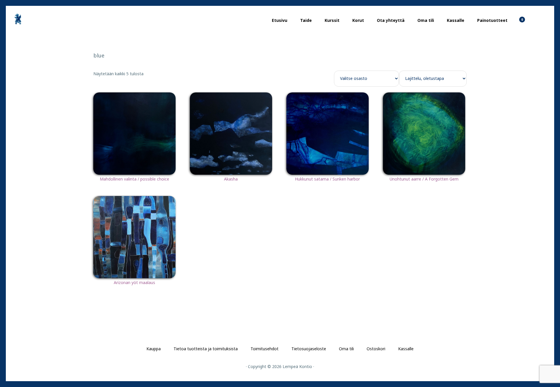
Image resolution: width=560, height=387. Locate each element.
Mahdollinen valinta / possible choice (134, 179)
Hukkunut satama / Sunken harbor (327, 179)
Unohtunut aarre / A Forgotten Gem (424, 179)
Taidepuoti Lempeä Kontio (41, 19)
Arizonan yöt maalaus (134, 282)
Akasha (231, 179)
